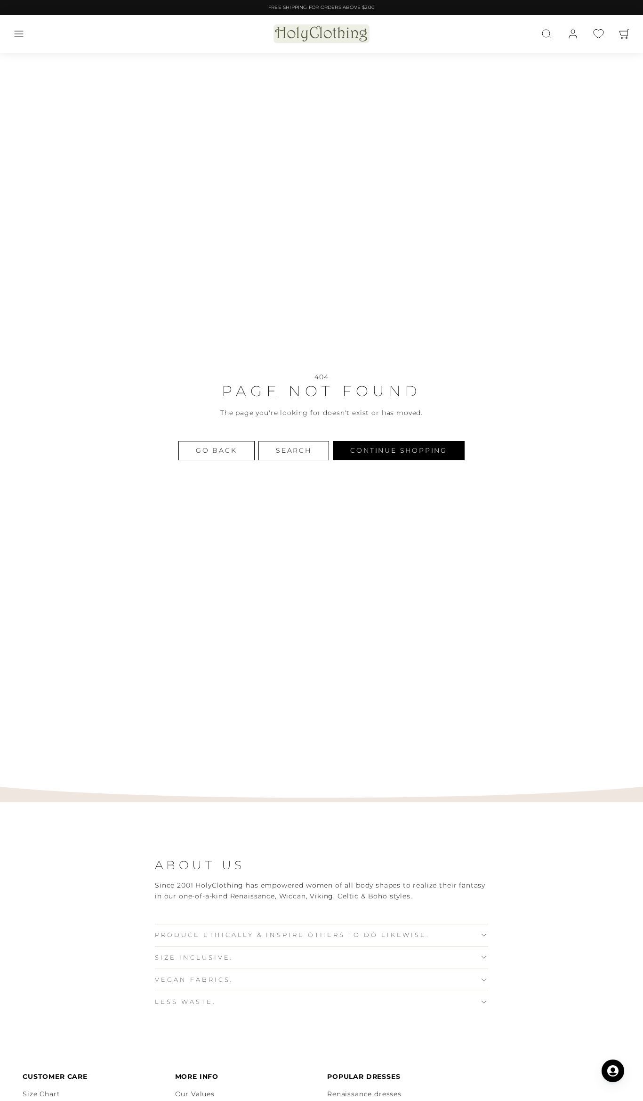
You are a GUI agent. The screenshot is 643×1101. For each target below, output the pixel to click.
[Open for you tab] (613, 1071)
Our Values (195, 1094)
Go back (216, 450)
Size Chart (41, 1094)
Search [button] (294, 450)
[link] (573, 34)
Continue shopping (398, 450)
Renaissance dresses (364, 1094)
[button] (19, 34)
